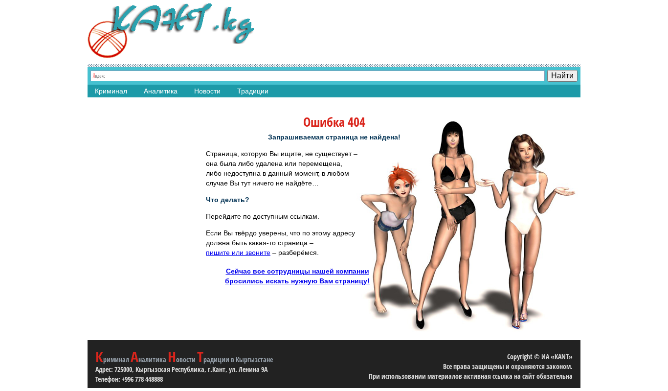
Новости (207, 91)
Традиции (252, 91)
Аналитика (161, 91)
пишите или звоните (238, 252)
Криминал (111, 91)
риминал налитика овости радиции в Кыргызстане (184, 359)
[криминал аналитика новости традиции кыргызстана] (171, 30)
